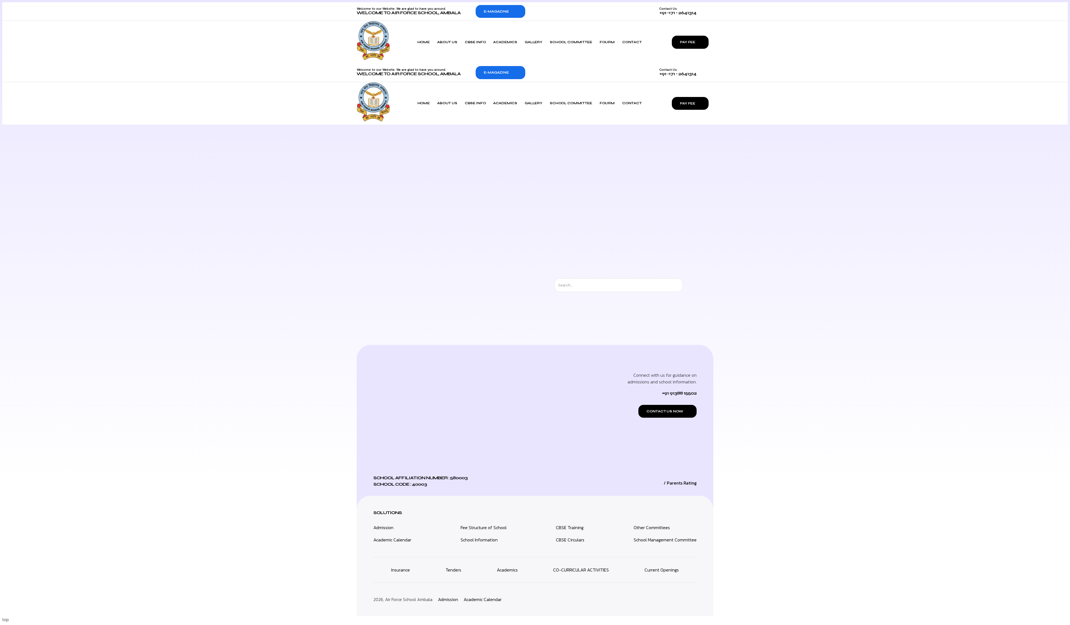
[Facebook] (678, 599)
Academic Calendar (392, 539)
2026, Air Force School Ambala (402, 599)
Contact (632, 42)
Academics (505, 42)
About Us (447, 42)
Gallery (533, 42)
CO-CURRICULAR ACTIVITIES (581, 569)
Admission (383, 527)
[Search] (687, 285)
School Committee (571, 42)
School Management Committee (665, 539)
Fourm (607, 42)
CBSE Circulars (570, 539)
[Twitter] (665, 599)
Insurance (400, 569)
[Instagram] (653, 599)
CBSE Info (475, 42)
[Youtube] (690, 599)
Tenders (453, 569)
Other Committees (652, 527)
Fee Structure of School (484, 527)
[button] (667, 411)
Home (423, 42)
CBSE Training (569, 527)
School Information (479, 539)
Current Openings (662, 569)
